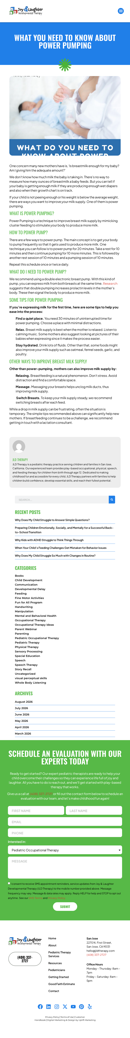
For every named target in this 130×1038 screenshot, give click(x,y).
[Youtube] (73, 1006)
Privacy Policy (52, 1017)
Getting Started (58, 977)
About (52, 945)
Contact (53, 991)
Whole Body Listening (30, 682)
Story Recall (23, 669)
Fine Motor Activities (29, 598)
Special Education (27, 656)
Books (19, 575)
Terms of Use (67, 1017)
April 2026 (22, 727)
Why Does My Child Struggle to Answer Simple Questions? (52, 520)
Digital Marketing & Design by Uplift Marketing (71, 1020)
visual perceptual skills (31, 678)
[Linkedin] (48, 1006)
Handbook (40, 1020)
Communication (26, 584)
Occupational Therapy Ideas (34, 624)
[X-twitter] (65, 1006)
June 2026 (22, 714)
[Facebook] (40, 1006)
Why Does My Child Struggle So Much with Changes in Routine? (55, 555)
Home (52, 938)
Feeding (21, 593)
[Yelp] (89, 1006)
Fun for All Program (28, 602)
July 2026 (21, 708)
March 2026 (23, 733)
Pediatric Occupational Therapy (37, 638)
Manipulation (24, 611)
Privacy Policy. (56, 898)
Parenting (22, 633)
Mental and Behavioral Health (35, 615)
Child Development (28, 580)
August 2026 (24, 701)
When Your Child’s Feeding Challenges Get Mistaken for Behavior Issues (61, 547)
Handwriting (24, 607)
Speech (20, 660)
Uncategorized (25, 673)
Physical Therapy (27, 647)
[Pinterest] (81, 1006)
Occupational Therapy (30, 620)
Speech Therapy (26, 664)
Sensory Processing (28, 651)
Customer (80, 1017)
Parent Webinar (26, 629)
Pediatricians (56, 970)
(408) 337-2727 (41, 794)
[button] (121, 11)
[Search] (112, 499)
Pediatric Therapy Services (59, 954)
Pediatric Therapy (27, 642)
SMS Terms (35, 898)
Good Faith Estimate (61, 984)
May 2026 (21, 720)
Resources (55, 963)
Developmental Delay (30, 589)
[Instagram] (56, 1006)
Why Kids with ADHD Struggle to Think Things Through (49, 540)
